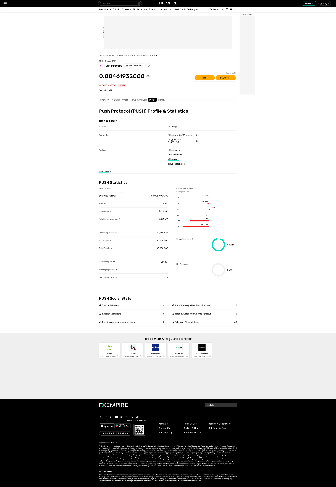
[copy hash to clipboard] (197, 135)
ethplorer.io (173, 159)
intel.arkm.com (175, 154)
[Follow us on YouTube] (231, 9)
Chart (125, 100)
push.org (172, 126)
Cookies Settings (191, 428)
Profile (152, 100)
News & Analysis (139, 100)
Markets (116, 100)
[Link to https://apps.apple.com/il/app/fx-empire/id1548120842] (107, 426)
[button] (5, 3)
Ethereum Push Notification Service (133, 55)
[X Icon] (100, 417)
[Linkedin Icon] (111, 417)
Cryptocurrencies (106, 55)
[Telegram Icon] (126, 417)
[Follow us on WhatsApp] (227, 9)
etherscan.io (174, 150)
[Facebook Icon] (105, 417)
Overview (104, 100)
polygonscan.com (176, 164)
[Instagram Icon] (121, 417)
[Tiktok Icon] (137, 417)
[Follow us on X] (222, 9)
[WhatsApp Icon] (132, 417)
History (161, 100)
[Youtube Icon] (116, 417)
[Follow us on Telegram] (235, 9)
